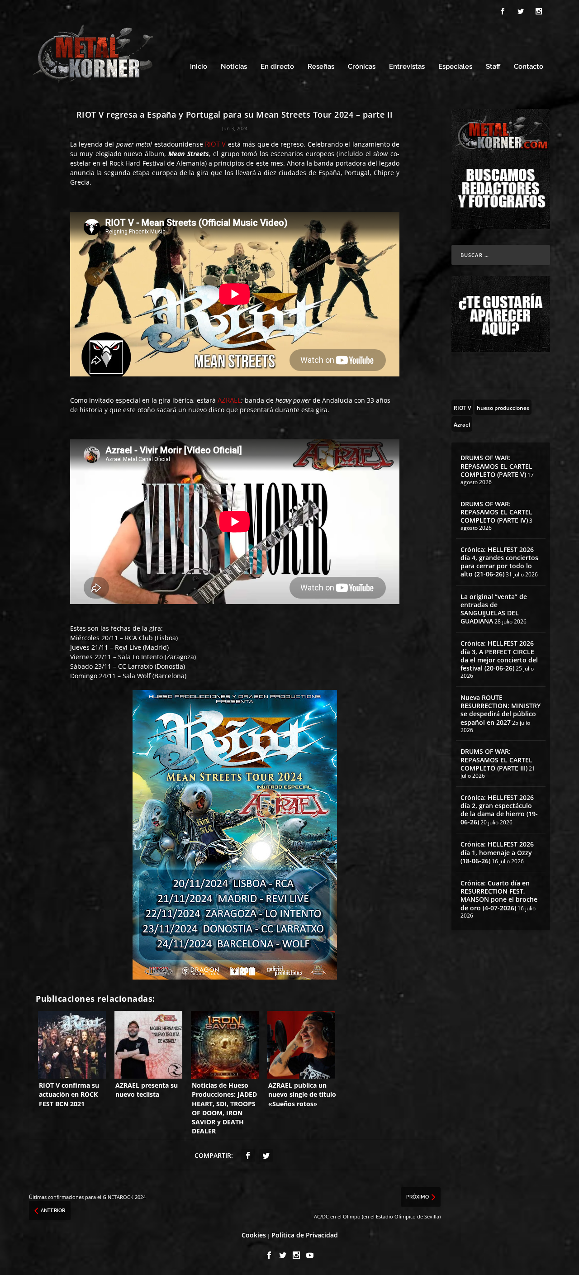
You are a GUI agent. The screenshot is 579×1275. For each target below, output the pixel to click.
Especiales (455, 67)
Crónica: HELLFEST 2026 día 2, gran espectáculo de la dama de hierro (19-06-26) (499, 810)
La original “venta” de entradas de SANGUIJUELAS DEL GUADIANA (493, 609)
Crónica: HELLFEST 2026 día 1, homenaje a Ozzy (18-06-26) (497, 852)
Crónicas (361, 67)
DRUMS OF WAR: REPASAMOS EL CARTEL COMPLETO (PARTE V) (496, 465)
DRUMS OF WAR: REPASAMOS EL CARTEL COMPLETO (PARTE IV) (496, 512)
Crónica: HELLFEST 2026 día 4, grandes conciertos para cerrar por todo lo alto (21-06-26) (499, 562)
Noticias (234, 67)
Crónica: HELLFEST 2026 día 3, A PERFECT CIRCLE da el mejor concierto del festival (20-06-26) (499, 655)
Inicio (198, 67)
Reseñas (321, 67)
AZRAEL (229, 399)
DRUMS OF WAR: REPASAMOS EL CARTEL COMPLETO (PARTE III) (496, 759)
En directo (277, 67)
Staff (493, 67)
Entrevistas (407, 67)
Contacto (528, 67)
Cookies (254, 1235)
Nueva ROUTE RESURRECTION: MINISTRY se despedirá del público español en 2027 (500, 710)
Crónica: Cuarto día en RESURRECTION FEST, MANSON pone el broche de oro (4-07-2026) (498, 895)
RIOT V (215, 143)
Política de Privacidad (304, 1235)
